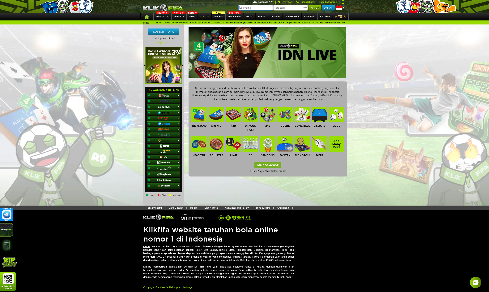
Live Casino (234, 15)
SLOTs (191, 15)
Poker (261, 16)
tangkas (275, 16)
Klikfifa (146, 247)
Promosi (325, 16)
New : (147, 22)
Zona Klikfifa (263, 208)
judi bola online (202, 267)
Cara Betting (176, 208)
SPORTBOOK (162, 15)
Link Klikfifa (211, 208)
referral (309, 16)
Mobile (194, 208)
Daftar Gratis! (278, 170)
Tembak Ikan (292, 16)
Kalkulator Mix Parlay (237, 208)
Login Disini (163, 42)
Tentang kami (154, 208)
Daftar (328, 7)
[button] (340, 8)
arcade (218, 15)
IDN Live (204, 16)
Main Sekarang (268, 165)
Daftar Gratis (163, 32)
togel (249, 16)
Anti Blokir (283, 208)
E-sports (178, 15)
